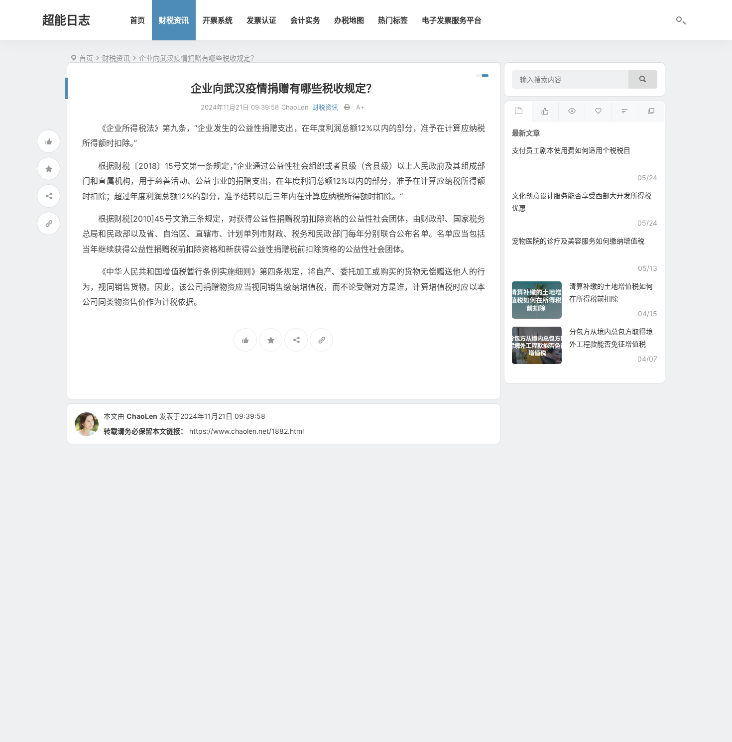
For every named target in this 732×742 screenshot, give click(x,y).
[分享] (48, 196)
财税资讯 (174, 20)
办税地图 (349, 20)
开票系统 (218, 20)
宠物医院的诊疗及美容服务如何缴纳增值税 (578, 241)
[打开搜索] (680, 21)
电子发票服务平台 (452, 20)
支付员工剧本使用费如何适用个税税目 (571, 150)
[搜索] (642, 79)
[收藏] (48, 168)
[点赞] (48, 141)
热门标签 (393, 20)
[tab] (518, 112)
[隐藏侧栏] (482, 76)
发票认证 (261, 20)
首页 (137, 20)
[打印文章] (347, 107)
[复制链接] (48, 223)
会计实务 (305, 20)
